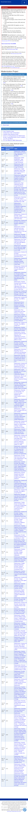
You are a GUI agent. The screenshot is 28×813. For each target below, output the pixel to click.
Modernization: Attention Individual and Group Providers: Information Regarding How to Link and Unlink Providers (20, 229)
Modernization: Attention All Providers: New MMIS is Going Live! (20, 324)
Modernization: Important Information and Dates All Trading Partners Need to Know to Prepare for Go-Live (19, 358)
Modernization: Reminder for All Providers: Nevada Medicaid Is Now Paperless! (20, 236)
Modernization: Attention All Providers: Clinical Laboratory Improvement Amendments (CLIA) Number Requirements (20, 416)
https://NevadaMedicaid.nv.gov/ (8, 66)
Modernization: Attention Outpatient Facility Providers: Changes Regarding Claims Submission (19, 552)
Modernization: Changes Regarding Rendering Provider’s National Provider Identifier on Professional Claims (19, 566)
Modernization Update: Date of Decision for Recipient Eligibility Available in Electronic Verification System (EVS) (20, 178)
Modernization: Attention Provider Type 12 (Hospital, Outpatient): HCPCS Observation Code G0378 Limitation (20, 626)
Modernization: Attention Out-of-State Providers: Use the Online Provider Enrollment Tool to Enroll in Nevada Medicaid (20, 317)
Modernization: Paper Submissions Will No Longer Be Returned (19, 165)
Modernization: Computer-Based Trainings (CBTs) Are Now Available (20, 410)
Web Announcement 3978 (16, 53)
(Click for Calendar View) (18, 74)
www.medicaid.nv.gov (15, 67)
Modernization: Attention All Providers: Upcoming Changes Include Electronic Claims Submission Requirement (20, 682)
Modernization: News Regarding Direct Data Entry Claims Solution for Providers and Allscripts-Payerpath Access (20, 759)
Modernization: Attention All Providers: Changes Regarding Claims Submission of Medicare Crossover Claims (20, 521)
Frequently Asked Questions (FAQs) (10, 134)
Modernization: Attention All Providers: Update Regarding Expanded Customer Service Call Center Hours (20, 261)
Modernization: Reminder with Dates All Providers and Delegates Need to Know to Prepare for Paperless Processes (20, 497)
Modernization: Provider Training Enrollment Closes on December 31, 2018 (20, 537)
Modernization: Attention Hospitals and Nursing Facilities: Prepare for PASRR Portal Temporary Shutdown (19, 475)
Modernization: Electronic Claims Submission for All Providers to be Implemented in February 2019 (20, 703)
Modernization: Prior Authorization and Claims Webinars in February (19, 311)
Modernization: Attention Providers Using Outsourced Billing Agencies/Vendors (20, 329)
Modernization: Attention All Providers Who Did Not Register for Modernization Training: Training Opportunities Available (20, 424)
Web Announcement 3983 (12, 49)
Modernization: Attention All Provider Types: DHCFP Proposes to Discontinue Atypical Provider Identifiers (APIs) (20, 646)
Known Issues (6, 125)
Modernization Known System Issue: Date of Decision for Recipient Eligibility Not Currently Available (19, 305)
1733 (4, 82)
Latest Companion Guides (8, 131)
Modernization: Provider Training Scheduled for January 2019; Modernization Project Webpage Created (19, 674)
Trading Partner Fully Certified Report (11, 132)
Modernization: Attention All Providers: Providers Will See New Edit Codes (20, 599)
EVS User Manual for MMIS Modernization (12, 140)
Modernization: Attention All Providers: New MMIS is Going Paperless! (20, 491)
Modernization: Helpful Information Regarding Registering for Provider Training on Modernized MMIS (19, 593)
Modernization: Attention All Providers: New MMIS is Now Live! (20, 299)
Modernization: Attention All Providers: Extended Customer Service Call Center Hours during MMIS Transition (20, 344)
